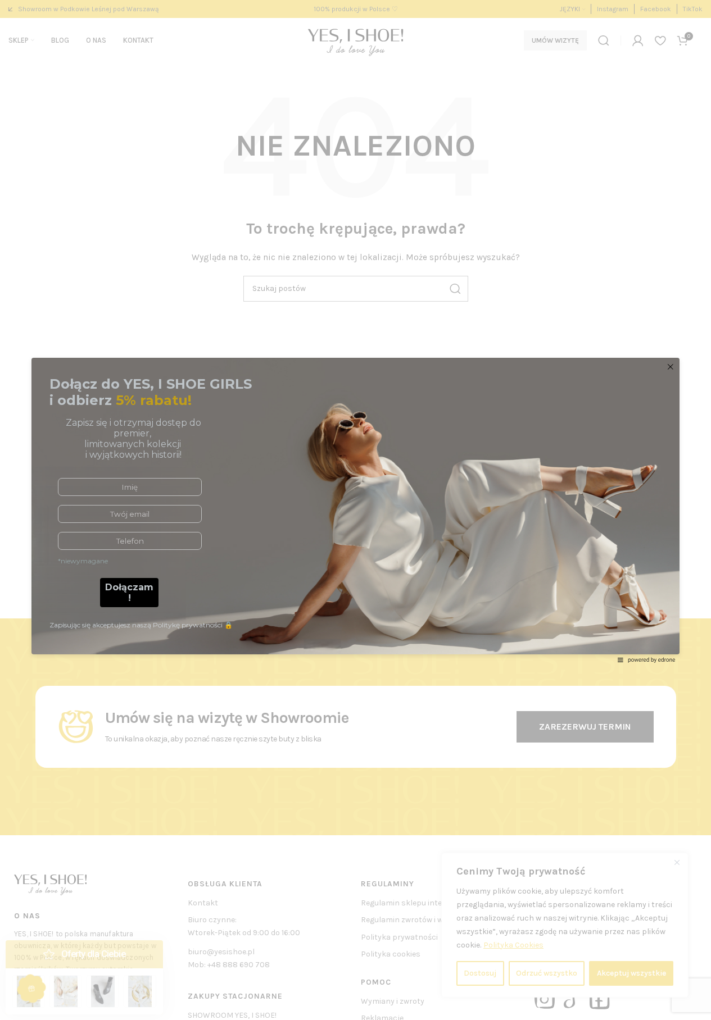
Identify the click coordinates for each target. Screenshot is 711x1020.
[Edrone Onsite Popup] (355, 510)
